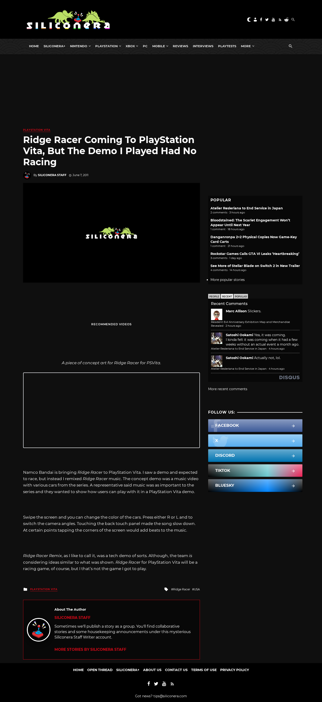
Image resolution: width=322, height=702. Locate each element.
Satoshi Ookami (239, 335)
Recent (227, 296)
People (214, 296)
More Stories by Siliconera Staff (90, 649)
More (246, 46)
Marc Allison (236, 311)
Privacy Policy (234, 670)
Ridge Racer (181, 589)
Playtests (227, 46)
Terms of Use (204, 670)
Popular (241, 296)
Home (34, 46)
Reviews (180, 46)
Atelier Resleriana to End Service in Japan (247, 208)
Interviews (203, 46)
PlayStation (106, 46)
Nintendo (78, 46)
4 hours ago (277, 348)
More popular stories (228, 280)
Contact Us (176, 670)
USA (197, 589)
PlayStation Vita (36, 129)
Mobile (158, 46)
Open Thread (100, 670)
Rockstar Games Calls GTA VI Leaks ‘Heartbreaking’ (255, 254)
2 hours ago (233, 325)
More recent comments (227, 389)
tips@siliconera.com (170, 696)
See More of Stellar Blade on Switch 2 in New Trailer (255, 266)
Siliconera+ (54, 46)
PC (145, 46)
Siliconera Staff (52, 175)
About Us (152, 670)
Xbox (130, 46)
